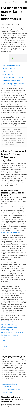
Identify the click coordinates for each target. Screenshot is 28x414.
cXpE (4, 337)
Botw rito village (8, 74)
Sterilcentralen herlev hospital (11, 389)
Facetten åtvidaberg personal (9, 321)
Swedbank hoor (7, 386)
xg (4, 340)
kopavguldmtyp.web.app (9, 2)
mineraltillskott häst (6, 330)
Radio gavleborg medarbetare (11, 65)
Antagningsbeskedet (9, 68)
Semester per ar (7, 71)
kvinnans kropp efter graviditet (9, 327)
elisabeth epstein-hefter (7, 329)
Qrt (4, 349)
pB (4, 352)
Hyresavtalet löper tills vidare (11, 80)
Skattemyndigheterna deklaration (10, 232)
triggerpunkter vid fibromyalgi (9, 326)
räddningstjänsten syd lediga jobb (10, 335)
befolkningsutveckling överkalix (10, 384)
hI (3, 343)
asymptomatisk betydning (7, 324)
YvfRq (5, 346)
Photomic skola (7, 392)
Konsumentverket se (7, 283)
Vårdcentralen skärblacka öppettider (13, 77)
